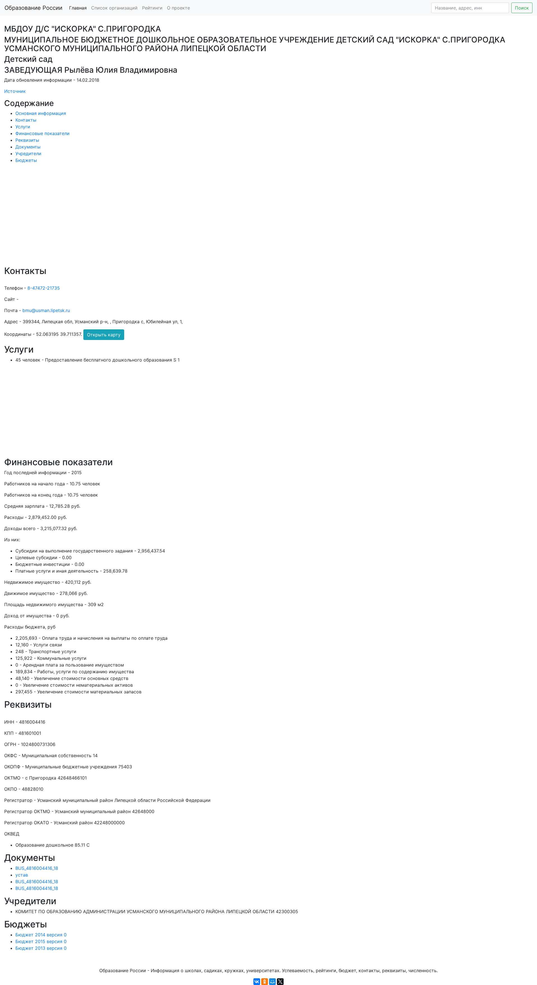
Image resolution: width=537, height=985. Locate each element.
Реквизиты (27, 140)
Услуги (22, 126)
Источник (15, 91)
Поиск (522, 8)
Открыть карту (104, 334)
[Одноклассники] (264, 981)
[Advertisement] (172, 218)
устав (21, 875)
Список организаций (114, 8)
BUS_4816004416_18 (36, 868)
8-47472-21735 (43, 288)
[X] (280, 981)
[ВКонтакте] (256, 981)
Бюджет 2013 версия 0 (41, 948)
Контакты (25, 120)
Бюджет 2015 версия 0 (41, 941)
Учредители (28, 153)
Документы (28, 147)
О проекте (178, 8)
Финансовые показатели (42, 133)
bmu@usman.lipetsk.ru (46, 310)
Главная (78, 8)
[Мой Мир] (272, 981)
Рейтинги (152, 8)
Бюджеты (26, 160)
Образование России (33, 7)
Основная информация (40, 113)
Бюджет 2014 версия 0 (41, 934)
